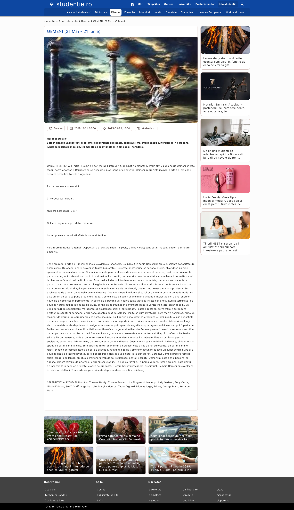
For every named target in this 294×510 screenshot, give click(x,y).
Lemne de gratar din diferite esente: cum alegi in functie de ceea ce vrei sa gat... (224, 61)
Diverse (115, 12)
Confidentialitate (54, 500)
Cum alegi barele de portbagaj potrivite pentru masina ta (172, 437)
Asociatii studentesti (79, 12)
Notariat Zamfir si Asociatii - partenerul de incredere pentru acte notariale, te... (224, 108)
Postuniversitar (205, 4)
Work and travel (235, 12)
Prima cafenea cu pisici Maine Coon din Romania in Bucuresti (120, 437)
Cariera (169, 4)
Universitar (185, 4)
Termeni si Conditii (56, 494)
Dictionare (101, 12)
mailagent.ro (224, 494)
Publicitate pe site (108, 494)
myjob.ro (154, 500)
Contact (102, 489)
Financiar (129, 12)
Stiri (141, 4)
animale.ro (155, 494)
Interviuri (144, 12)
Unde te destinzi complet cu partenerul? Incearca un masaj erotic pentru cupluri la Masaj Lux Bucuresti (119, 465)
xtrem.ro (188, 494)
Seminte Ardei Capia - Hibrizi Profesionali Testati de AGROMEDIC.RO (67, 436)
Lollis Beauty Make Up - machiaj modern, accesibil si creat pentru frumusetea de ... (223, 201)
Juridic (158, 12)
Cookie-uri (51, 489)
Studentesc (187, 12)
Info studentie (227, 4)
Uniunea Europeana (210, 12)
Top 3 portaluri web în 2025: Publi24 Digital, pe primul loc (171, 468)
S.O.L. (100, 500)
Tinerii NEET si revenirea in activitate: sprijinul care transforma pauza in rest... (221, 247)
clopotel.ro (223, 500)
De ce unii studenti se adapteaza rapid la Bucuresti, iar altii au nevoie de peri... (223, 154)
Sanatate (171, 12)
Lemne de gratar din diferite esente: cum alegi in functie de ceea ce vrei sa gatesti (68, 466)
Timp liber (154, 4)
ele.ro (220, 489)
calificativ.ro (190, 489)
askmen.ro (155, 489)
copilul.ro (188, 500)
